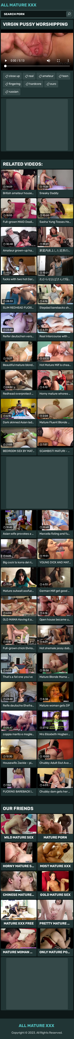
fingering (14, 84)
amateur (47, 76)
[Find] (69, 14)
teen (65, 76)
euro (53, 84)
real (31, 76)
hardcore (35, 84)
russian (13, 91)
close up (14, 76)
